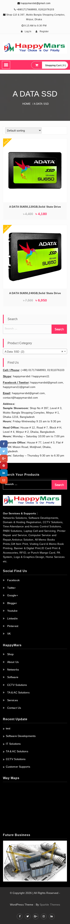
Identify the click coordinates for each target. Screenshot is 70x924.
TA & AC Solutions (18, 692)
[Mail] (4, 480)
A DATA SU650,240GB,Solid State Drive (35, 293)
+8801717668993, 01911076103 (35, 9)
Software (12, 677)
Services (12, 700)
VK (9, 633)
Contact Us (14, 707)
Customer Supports (18, 766)
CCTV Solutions (17, 684)
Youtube (12, 610)
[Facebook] (4, 444)
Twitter (11, 587)
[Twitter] (4, 451)
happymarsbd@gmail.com (35, 3)
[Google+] (4, 458)
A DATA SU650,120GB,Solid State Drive (35, 206)
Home (26, 103)
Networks (13, 669)
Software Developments (21, 736)
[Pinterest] (4, 465)
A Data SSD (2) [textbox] (34, 351)
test (8, 728)
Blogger (12, 603)
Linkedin (12, 618)
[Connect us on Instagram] (44, 916)
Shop (10, 654)
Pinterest (12, 626)
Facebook (13, 580)
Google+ (12, 595)
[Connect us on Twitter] (28, 916)
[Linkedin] (4, 472)
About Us (13, 662)
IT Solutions (13, 743)
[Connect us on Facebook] (20, 916)
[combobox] (35, 351)
